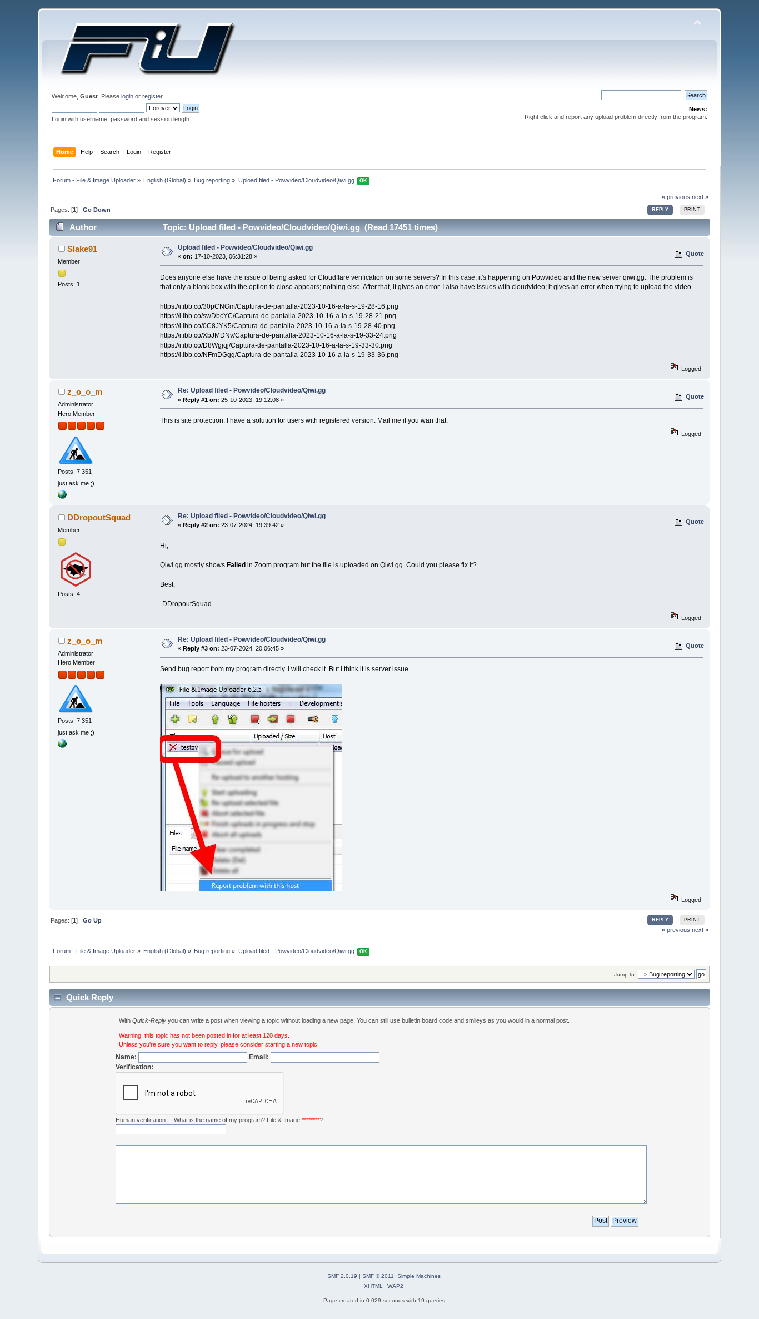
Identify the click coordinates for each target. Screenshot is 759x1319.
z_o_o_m (84, 391)
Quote (695, 253)
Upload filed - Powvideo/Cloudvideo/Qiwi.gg (245, 247)
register (152, 96)
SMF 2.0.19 (342, 1276)
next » (700, 197)
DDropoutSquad (99, 517)
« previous (676, 197)
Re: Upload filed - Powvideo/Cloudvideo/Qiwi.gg (252, 390)
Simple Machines (419, 1276)
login (127, 96)
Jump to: (625, 974)
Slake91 (82, 249)
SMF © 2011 (378, 1276)
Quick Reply (89, 997)
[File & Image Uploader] (62, 496)
